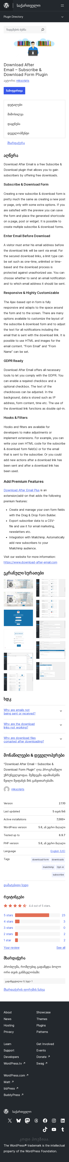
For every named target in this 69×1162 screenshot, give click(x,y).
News (7, 1019)
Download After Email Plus (22, 490)
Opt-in (60, 867)
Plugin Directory (13, 16)
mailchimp (48, 867)
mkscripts (22, 80)
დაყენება (14, 124)
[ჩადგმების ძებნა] (42, 29)
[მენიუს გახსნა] (63, 5)
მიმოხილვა (15, 114)
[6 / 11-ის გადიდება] (28, 678)
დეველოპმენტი (18, 133)
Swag (42, 1063)
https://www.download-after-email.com (30, 562)
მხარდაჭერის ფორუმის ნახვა (24, 989)
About (8, 1012)
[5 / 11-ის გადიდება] (28, 657)
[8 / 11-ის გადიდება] (60, 605)
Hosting (9, 1025)
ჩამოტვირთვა (14, 90)
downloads (58, 859)
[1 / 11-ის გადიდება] (28, 584)
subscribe (58, 874)
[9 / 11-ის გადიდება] (60, 625)
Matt (9, 1082)
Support (9, 1050)
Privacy (9, 1032)
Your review (12, 947)
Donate (43, 1057)
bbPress (11, 1088)
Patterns (42, 1032)
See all (60, 947)
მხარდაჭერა (16, 143)
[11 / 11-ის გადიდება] (60, 667)
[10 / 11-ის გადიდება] (60, 646)
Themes (41, 1019)
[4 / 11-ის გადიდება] (28, 634)
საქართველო (21, 1111)
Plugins (41, 1025)
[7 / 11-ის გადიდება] (60, 584)
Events (41, 1050)
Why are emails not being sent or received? (20, 711)
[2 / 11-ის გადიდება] (28, 596)
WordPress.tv (15, 1063)
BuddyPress (14, 1095)
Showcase (43, 1012)
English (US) (58, 851)
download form (40, 859)
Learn (7, 1044)
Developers (11, 1057)
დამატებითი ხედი (16, 885)
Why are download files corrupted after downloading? (24, 739)
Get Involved (45, 1044)
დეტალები (15, 104)
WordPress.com (16, 1075)
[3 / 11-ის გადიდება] (28, 614)
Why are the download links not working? (19, 725)
